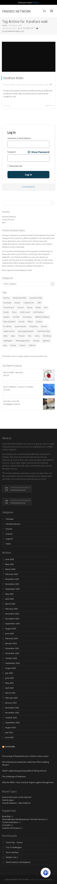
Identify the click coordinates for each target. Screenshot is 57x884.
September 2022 (12, 722)
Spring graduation (26, 331)
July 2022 (9, 732)
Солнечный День (10, 822)
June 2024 (9, 633)
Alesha (6, 298)
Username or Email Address (19, 138)
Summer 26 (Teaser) (11, 828)
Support (9, 538)
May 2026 (9, 564)
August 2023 (10, 668)
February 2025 (11, 608)
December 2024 (12, 613)
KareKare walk (42, 85)
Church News (10, 747)
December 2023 (12, 648)
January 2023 (11, 702)
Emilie (38, 307)
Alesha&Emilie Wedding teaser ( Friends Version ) (24, 819)
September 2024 (12, 623)
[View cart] (44, 11)
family (33, 85)
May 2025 (9, 594)
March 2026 (10, 569)
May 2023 (9, 683)
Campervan (29, 302)
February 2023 (11, 697)
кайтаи (32, 345)
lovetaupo (27, 317)
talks (5, 335)
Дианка (46, 340)
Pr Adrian (7, 326)
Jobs (4, 222)
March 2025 (10, 603)
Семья (22, 345)
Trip (29, 335)
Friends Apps (8, 800)
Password (11, 152)
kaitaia (6, 317)
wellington (7, 340)
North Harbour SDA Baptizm (18, 862)
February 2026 (11, 574)
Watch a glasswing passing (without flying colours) (24, 770)
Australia (7, 302)
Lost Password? (28, 187)
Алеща (36, 340)
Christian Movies (13, 524)
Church (20, 307)
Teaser (21, 335)
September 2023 (12, 663)
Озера (13, 345)
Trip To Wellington (14, 847)
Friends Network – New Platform (16, 803)
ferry (14, 312)
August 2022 (10, 727)
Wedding (47, 335)
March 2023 (10, 693)
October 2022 (11, 717)
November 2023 (12, 653)
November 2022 (12, 712)
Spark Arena (8, 331)
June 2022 (9, 737)
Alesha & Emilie (19, 298)
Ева (5, 345)
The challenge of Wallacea (14, 776)
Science (9, 533)
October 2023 (11, 658)
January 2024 (11, 643)
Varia (37, 335)
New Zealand (9, 321)
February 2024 (11, 638)
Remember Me (15, 166)
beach (17, 302)
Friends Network (9, 216)
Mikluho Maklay (42, 317)
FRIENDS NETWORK (16, 11)
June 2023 (9, 678)
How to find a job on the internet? (17, 797)
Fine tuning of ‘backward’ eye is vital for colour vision (25, 756)
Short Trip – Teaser (14, 842)
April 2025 (9, 599)
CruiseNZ (6, 825)
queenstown (20, 326)
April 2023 (9, 688)
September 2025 (12, 589)
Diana (29, 307)
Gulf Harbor (38, 312)
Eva (28, 85)
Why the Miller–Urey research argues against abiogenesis (28, 782)
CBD (39, 302)
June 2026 (9, 559)
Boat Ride (6, 816)
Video (24, 85)
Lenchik (16, 317)
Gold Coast (25, 312)
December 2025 (12, 579)
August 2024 (10, 628)
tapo (13, 335)
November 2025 (12, 584)
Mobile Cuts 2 (12, 857)
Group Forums (8, 219)
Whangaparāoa (23, 340)
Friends (9, 529)
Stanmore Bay (43, 331)
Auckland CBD (36, 298)
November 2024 (12, 618)
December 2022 (12, 707)
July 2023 (9, 673)
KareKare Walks (13, 78)
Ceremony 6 (8, 307)
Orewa (39, 321)
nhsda (21, 321)
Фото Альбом (12, 852)
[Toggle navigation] (51, 10)
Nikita (30, 321)
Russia (44, 326)
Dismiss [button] (35, 2)
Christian (10, 519)
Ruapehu (34, 326)
